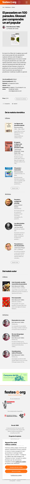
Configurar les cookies (16, 475)
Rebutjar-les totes (16, 471)
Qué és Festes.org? (15, 439)
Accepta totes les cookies (16, 467)
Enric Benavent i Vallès (13, 26)
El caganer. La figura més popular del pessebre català (18, 145)
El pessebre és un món (18, 320)
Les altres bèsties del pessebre (19, 224)
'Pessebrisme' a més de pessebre (19, 244)
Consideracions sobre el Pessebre (17, 352)
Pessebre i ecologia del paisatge (17, 201)
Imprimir (15, 103)
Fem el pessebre (16, 298)
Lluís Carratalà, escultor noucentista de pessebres (19, 283)
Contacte (18, 480)
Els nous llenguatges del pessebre (18, 335)
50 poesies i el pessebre (17, 169)
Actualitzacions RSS (15, 433)
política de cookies (21, 461)
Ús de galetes (12, 480)
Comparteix (7, 103)
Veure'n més (15, 188)
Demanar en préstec (21, 99)
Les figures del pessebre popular (19, 124)
